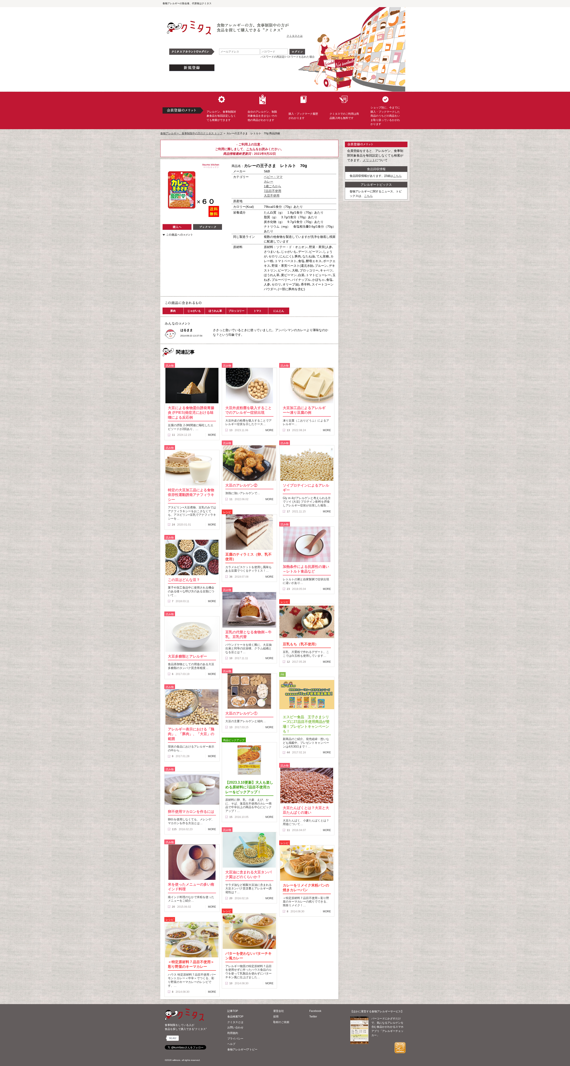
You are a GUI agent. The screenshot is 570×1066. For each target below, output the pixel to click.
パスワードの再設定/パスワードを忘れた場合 (288, 56)
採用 (276, 1016)
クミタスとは (295, 35)
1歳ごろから (272, 186)
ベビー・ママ (273, 177)
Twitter (313, 1016)
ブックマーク (207, 227)
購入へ (177, 227)
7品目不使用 (272, 191)
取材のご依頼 (281, 1022)
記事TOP (232, 1011)
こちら (251, 149)
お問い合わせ (235, 1027)
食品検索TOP (235, 1016)
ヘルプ (231, 1044)
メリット (369, 160)
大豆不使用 (271, 195)
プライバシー (235, 1038)
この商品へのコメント (177, 234)
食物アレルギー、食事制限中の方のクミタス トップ (191, 133)
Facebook (315, 1011)
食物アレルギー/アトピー (242, 1049)
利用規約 (232, 1033)
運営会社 (278, 1011)
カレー (268, 181)
